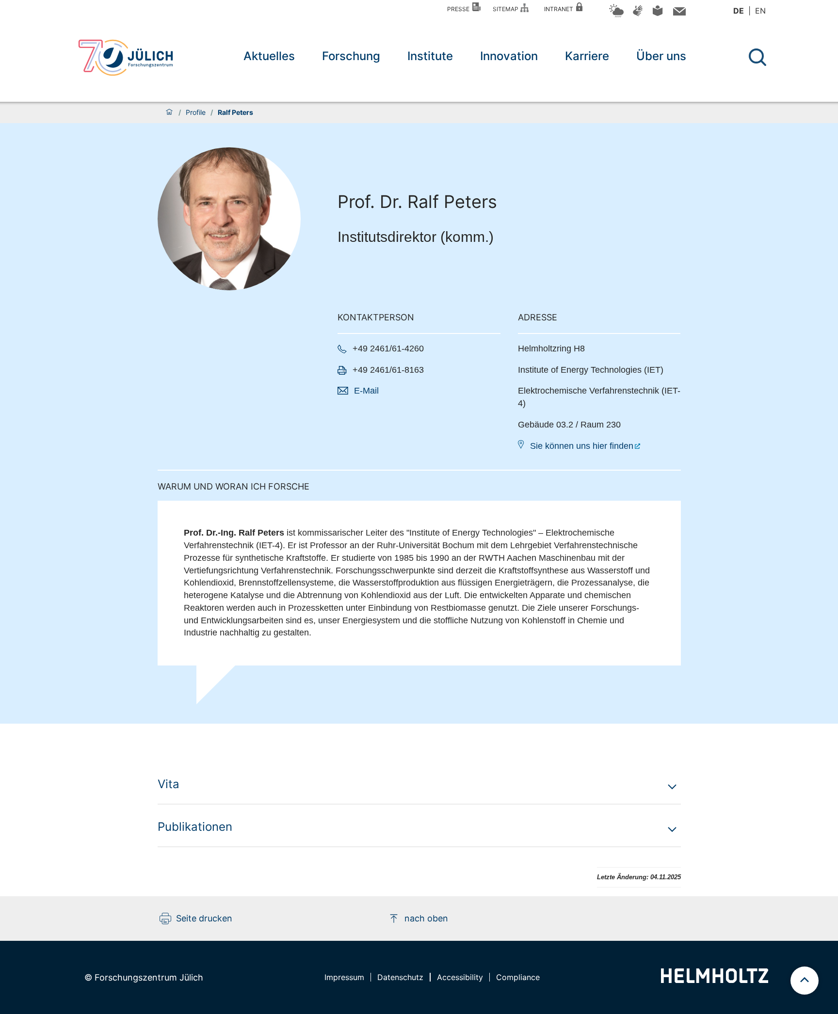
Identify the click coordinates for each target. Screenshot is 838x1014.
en (760, 11)
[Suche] (757, 57)
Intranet (560, 9)
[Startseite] (169, 112)
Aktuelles (269, 56)
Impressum (344, 977)
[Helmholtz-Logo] (714, 980)
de (738, 11)
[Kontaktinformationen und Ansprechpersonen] (678, 13)
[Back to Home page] (125, 57)
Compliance (518, 977)
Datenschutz (400, 977)
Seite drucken (204, 918)
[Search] (759, 57)
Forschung (351, 56)
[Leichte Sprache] (657, 14)
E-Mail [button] (366, 391)
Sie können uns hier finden (581, 446)
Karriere (587, 56)
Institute (430, 56)
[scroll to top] (804, 980)
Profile (196, 112)
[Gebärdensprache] (638, 15)
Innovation (509, 56)
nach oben (426, 918)
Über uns (661, 56)
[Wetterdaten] (616, 15)
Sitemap (507, 9)
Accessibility (460, 977)
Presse (459, 9)
